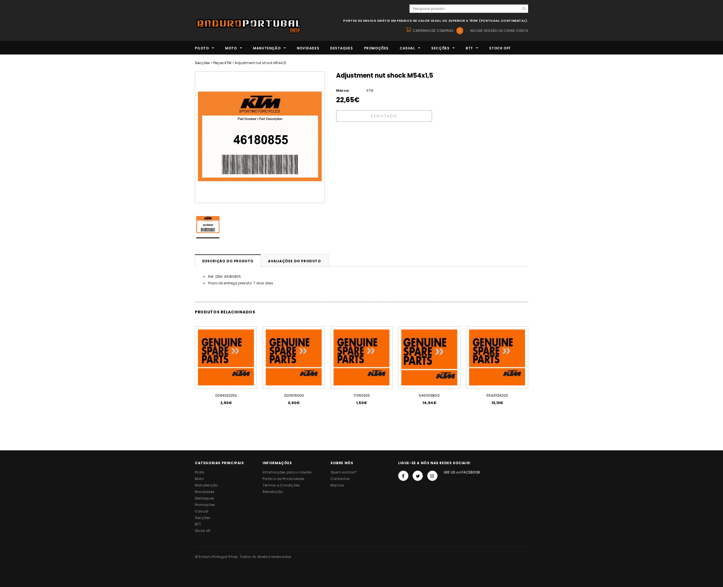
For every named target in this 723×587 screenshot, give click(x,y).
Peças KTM (222, 62)
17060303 (362, 395)
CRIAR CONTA (516, 30)
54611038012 (429, 395)
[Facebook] (403, 476)
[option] (260, 137)
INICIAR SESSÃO (483, 30)
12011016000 (294, 395)
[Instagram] (432, 476)
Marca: (343, 90)
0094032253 (226, 395)
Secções (202, 62)
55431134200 (497, 395)
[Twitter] (418, 476)
